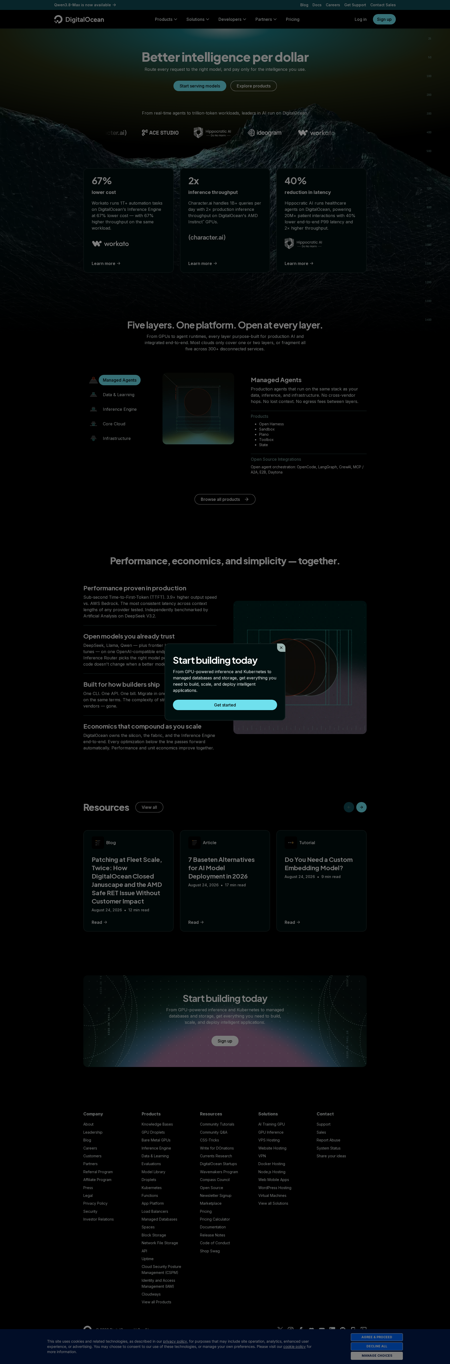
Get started (225, 705)
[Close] (281, 647)
